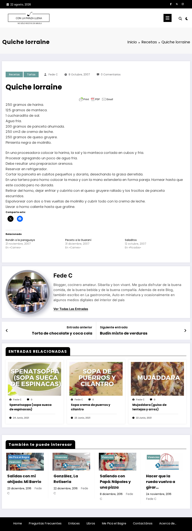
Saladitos (131, 240)
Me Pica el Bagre (114, 523)
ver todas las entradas (70, 309)
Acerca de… (167, 523)
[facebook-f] (171, 4)
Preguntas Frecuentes (45, 523)
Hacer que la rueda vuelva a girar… (134, 481)
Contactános (142, 523)
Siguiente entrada (114, 327)
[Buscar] (180, 18)
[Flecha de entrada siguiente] (185, 331)
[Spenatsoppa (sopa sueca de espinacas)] (34, 379)
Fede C (53, 74)
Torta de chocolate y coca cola (62, 333)
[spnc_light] (186, 18)
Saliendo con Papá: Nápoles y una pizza (89, 481)
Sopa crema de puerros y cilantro (90, 407)
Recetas (14, 74)
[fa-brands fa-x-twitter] (177, 4)
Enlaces (74, 523)
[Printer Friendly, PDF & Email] (96, 99)
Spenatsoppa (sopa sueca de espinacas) (30, 407)
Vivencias (35, 457)
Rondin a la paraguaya (20, 240)
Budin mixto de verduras (123, 333)
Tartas (31, 74)
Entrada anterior (79, 327)
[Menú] (168, 18)
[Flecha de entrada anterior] (7, 331)
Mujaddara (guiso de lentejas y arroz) (149, 407)
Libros (90, 523)
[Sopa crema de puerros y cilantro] (96, 379)
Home (17, 523)
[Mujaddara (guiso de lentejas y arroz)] (157, 379)
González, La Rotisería (40, 478)
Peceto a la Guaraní (78, 240)
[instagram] (183, 4)
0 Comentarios (111, 74)
